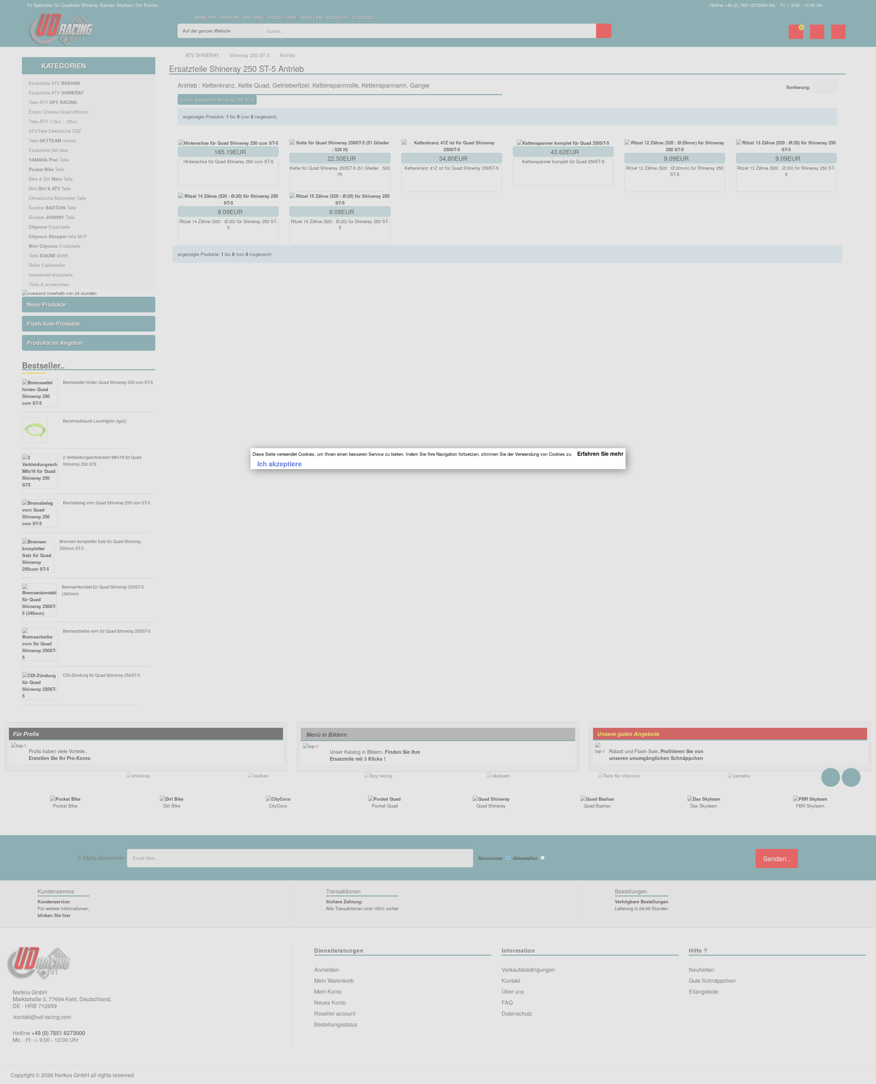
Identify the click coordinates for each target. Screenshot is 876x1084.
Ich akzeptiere (279, 463)
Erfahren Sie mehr (600, 453)
